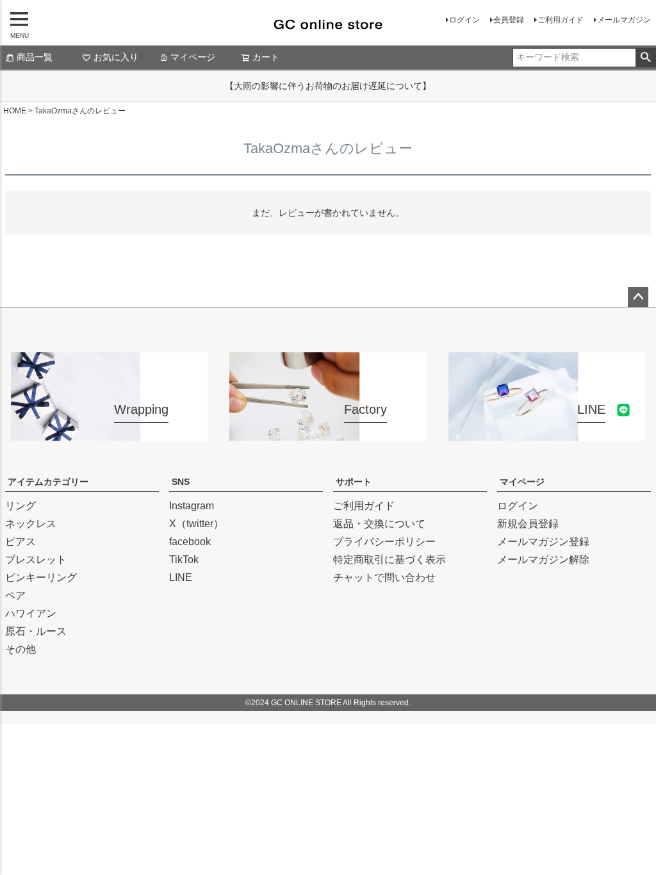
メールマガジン (624, 19)
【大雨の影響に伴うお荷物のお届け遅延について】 (328, 86)
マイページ (192, 57)
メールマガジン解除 (543, 559)
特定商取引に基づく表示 (389, 559)
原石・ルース (36, 631)
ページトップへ (638, 297)
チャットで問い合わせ (384, 577)
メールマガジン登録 (543, 541)
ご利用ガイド (560, 19)
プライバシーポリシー (384, 541)
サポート (354, 482)
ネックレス (30, 523)
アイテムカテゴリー (48, 482)
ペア (15, 595)
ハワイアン (30, 613)
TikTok (184, 559)
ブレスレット (36, 559)
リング (20, 505)
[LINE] (546, 432)
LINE (180, 577)
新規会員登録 (528, 523)
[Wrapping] (109, 432)
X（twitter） (196, 523)
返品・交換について (379, 523)
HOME (14, 110)
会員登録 (508, 19)
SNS (181, 482)
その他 (20, 649)
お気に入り (116, 57)
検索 (645, 58)
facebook (190, 541)
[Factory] (327, 432)
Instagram (191, 505)
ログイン (464, 19)
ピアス (20, 541)
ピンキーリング (41, 577)
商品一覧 (35, 57)
